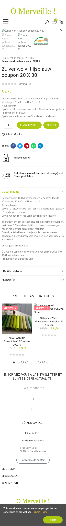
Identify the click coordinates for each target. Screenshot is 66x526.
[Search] (47, 22)
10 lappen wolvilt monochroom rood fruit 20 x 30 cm (49, 322)
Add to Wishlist (14, 134)
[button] (61, 31)
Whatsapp (33, 146)
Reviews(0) (8, 280)
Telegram (40, 146)
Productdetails (12, 271)
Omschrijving (10, 192)
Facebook (13, 146)
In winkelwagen (29, 125)
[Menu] (5, 21)
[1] (33, 398)
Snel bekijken (23, 316)
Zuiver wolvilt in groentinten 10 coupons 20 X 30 (17, 341)
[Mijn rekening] (61, 22)
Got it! (53, 519)
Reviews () (25, 84)
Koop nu (51, 125)
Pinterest (26, 146)
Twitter (20, 146)
